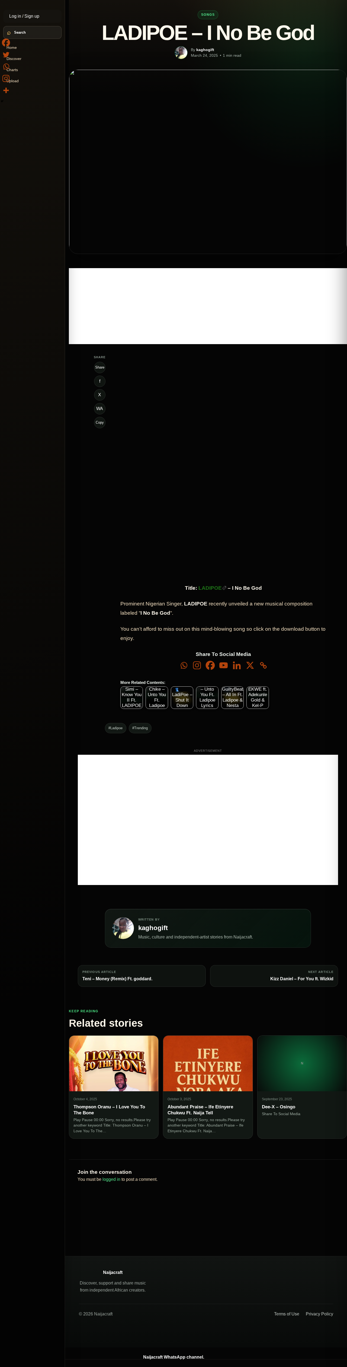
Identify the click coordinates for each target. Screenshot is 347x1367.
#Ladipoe (115, 728)
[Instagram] (197, 665)
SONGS (208, 15)
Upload (13, 81)
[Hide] (2, 101)
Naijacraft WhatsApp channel (173, 1357)
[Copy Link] (263, 665)
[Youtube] (223, 665)
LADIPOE (210, 588)
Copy (100, 422)
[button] (178, 394)
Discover (14, 58)
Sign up (31, 16)
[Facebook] (210, 665)
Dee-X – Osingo (278, 1106)
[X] (250, 665)
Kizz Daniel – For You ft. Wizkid (301, 978)
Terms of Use (286, 1314)
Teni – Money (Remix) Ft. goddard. (117, 978)
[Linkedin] (237, 665)
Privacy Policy (319, 1314)
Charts (12, 70)
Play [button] (184, 384)
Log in (15, 16)
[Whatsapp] (184, 665)
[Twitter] (6, 54)
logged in (111, 1179)
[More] (6, 90)
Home (12, 47)
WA (99, 408)
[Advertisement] (208, 306)
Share (99, 367)
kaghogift (205, 49)
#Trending (140, 728)
